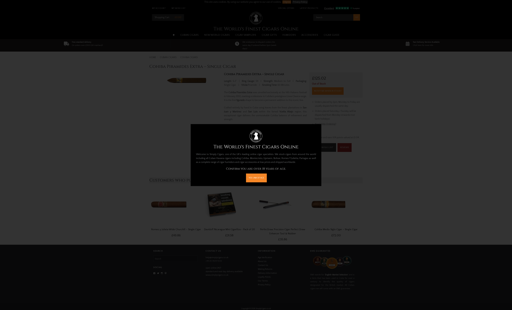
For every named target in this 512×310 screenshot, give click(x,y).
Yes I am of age (256, 178)
